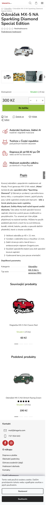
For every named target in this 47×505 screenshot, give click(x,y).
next (44, 301)
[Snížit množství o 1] (30, 100)
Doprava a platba (9, 455)
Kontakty (6, 470)
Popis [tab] (23, 175)
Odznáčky (32, 266)
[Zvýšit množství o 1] (42, 100)
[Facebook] (5, 443)
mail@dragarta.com (16, 430)
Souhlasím (22, 499)
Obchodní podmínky (11, 459)
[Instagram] (11, 443)
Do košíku (23, 108)
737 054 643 (14, 436)
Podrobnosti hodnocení (11, 31)
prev (2, 301)
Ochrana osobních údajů (12, 462)
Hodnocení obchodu (11, 466)
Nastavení (22, 491)
